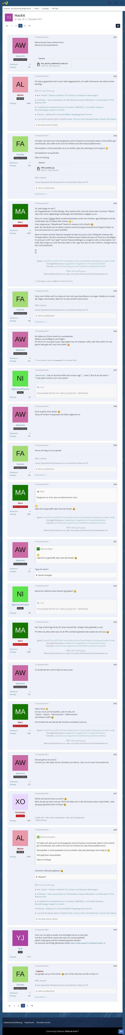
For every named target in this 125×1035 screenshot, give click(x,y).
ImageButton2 (82, 263)
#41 (115, 37)
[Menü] (121, 3)
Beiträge (13, 67)
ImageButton (69, 263)
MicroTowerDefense (83, 261)
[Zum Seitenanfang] (121, 1031)
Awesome (58, 360)
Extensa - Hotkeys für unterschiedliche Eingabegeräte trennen (64, 114)
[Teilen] (118, 26)
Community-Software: (62, 1031)
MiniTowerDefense (67, 261)
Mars (56, 281)
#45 (115, 291)
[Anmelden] (115, 3)
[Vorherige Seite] (7, 26)
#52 (115, 586)
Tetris (82, 119)
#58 (115, 830)
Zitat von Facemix (47, 837)
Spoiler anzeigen (45, 575)
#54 (115, 664)
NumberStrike (92, 119)
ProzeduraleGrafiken (96, 263)
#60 (115, 966)
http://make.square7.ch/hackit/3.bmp (86, 943)
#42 (115, 76)
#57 (115, 793)
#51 (115, 541)
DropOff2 (54, 261)
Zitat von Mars (46, 549)
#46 (115, 331)
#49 (115, 445)
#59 (115, 929)
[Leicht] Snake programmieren (67, 266)
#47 (115, 370)
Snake (69, 119)
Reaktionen (14, 64)
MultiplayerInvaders (101, 261)
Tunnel (76, 119)
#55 (115, 703)
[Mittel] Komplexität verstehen (93, 266)
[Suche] (109, 3)
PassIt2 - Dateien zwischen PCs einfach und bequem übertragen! (69, 95)
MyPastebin (40, 194)
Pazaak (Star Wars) (108, 119)
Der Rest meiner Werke (48, 125)
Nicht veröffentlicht (46, 188)
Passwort (42, 877)
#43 (115, 135)
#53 (115, 622)
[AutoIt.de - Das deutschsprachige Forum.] (4, 3)
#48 (115, 406)
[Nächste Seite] (29, 26)
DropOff (46, 261)
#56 (115, 754)
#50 (115, 484)
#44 (115, 203)
